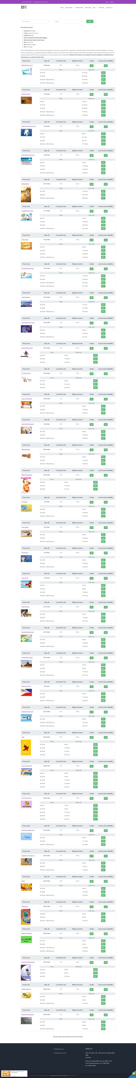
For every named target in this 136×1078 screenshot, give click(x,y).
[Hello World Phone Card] (26, 130)
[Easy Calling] (26, 531)
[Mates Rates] (26, 187)
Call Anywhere (26, 297)
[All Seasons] (26, 556)
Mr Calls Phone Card (28, 268)
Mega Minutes (26, 449)
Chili (23, 737)
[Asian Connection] (26, 402)
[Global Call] (25, 910)
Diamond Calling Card (28, 830)
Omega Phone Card (27, 711)
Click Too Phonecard (28, 424)
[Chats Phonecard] (26, 769)
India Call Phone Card (28, 155)
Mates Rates (25, 184)
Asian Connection (27, 399)
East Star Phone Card (28, 322)
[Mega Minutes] (26, 453)
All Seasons (25, 552)
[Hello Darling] (26, 610)
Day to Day (25, 578)
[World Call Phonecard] (26, 966)
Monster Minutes (27, 933)
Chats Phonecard (27, 766)
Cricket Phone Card (27, 211)
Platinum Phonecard (28, 1014)
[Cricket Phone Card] (26, 214)
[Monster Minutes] (26, 937)
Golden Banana (26, 989)
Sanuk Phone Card (27, 657)
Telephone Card (59, 1049)
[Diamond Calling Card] (26, 834)
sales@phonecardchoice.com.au (40, 2)
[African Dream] (26, 97)
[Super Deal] (26, 243)
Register (112, 2)
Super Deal (25, 239)
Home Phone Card (27, 348)
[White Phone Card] (26, 69)
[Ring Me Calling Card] (26, 636)
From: (22, 18)
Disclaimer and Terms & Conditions (59, 1075)
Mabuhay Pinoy (26, 686)
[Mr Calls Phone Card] (26, 272)
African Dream (26, 94)
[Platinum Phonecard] (26, 1018)
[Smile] (26, 884)
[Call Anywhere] (26, 301)
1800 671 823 (28, 2)
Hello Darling (25, 607)
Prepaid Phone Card (60, 1053)
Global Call (25, 906)
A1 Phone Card (26, 373)
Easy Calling (25, 527)
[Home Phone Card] (26, 351)
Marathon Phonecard (28, 855)
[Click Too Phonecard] (26, 428)
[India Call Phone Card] (26, 158)
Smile (23, 881)
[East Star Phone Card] (26, 326)
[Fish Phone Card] (26, 801)
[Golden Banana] (26, 993)
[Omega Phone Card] (26, 715)
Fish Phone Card (26, 798)
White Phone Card (27, 65)
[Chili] (26, 740)
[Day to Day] (26, 581)
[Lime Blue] (26, 505)
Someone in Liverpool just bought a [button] (17, 1072)
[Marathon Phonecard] (26, 859)
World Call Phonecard (28, 962)
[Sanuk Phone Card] (26, 661)
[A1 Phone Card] (26, 377)
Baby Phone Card (27, 475)
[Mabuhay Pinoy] (26, 690)
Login (107, 2)
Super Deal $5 (14, 1072)
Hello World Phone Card (29, 126)
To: (54, 18)
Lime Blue (24, 502)
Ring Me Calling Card (28, 632)
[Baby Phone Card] (26, 478)
